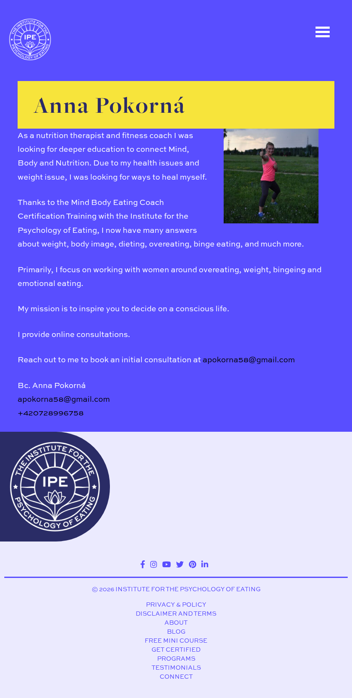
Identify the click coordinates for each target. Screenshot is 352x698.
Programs (176, 658)
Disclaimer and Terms (176, 613)
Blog (176, 631)
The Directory (51, 84)
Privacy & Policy (176, 604)
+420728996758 (51, 412)
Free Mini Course (176, 640)
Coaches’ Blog (53, 123)
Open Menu (322, 32)
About (176, 622)
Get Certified (176, 649)
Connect (176, 676)
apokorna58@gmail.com (249, 359)
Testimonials (176, 667)
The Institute (49, 161)
